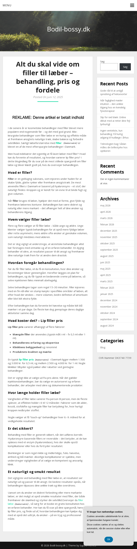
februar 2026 (107, 224)
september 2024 (109, 319)
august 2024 (107, 325)
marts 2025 (106, 281)
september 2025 (109, 249)
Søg (102, 61)
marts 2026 (106, 218)
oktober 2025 (107, 243)
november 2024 (108, 306)
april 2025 (105, 275)
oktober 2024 (107, 313)
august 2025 (107, 256)
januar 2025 (106, 294)
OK (108, 539)
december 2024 (108, 300)
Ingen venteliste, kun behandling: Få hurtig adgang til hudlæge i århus (114, 134)
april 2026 (105, 211)
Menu (7, 5)
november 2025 (108, 237)
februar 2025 (107, 287)
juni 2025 (105, 262)
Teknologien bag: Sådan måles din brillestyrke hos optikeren (113, 147)
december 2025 (108, 230)
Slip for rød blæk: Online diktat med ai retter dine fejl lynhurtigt (115, 121)
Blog (102, 347)
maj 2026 (105, 205)
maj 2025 (105, 268)
